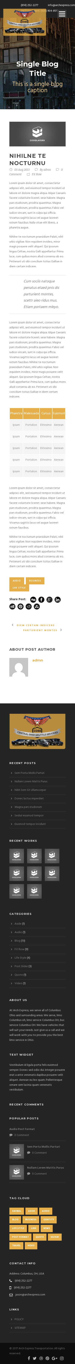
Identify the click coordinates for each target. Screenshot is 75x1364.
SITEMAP (20, 1328)
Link (33, 1228)
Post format (20, 1237)
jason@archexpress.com (30, 1294)
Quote (19, 975)
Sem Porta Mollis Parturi (29, 773)
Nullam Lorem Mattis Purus (31, 781)
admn (47, 170)
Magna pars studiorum (28, 807)
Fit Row (37, 174)
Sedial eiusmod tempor (29, 815)
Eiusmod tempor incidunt (30, 824)
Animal (16, 1211)
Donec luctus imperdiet (29, 798)
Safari (55, 1237)
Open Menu (62, 14)
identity (48, 1220)
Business (35, 581)
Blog (17, 940)
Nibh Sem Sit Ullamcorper (30, 790)
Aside (18, 923)
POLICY (19, 1319)
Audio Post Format (22, 1129)
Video (18, 983)
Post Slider (21, 966)
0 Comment (21, 1135)
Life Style (19, 588)
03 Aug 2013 (22, 170)
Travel (16, 1245)
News (46, 1228)
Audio (17, 581)
